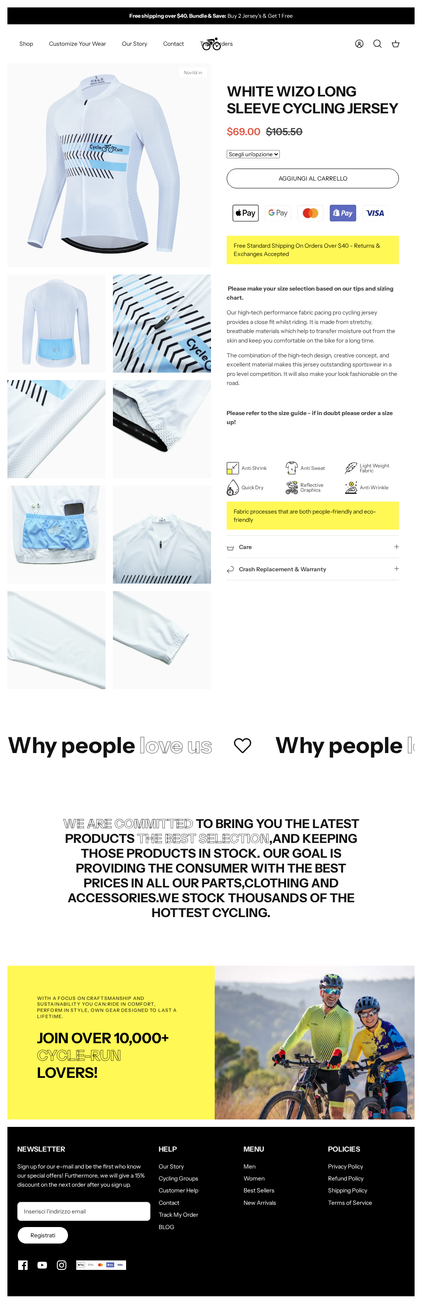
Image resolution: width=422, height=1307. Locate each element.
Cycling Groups (178, 1178)
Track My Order (178, 1214)
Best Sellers (259, 1190)
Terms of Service (350, 1202)
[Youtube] (42, 1265)
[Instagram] (61, 1265)
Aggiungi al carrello (313, 178)
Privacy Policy (345, 1166)
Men (250, 1166)
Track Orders (216, 43)
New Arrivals (260, 1202)
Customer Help (178, 1190)
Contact (173, 43)
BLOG (166, 1227)
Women (254, 1178)
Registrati (42, 1235)
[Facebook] (23, 1265)
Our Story (134, 43)
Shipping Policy (347, 1190)
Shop (26, 43)
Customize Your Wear (77, 43)
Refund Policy (345, 1178)
